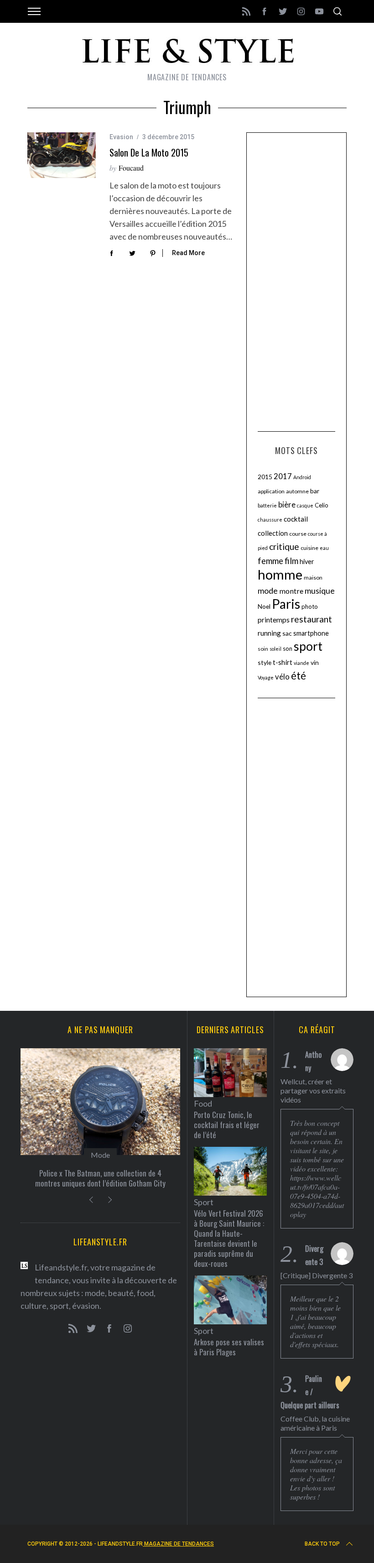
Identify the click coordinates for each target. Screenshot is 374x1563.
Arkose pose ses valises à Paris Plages (229, 1347)
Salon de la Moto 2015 (148, 152)
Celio (321, 505)
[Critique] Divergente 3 (316, 1275)
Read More (188, 252)
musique (320, 590)
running (269, 633)
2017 (283, 476)
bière (287, 504)
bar (314, 491)
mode (268, 590)
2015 (265, 477)
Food (203, 1103)
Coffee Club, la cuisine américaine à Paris (315, 1423)
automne (297, 491)
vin (315, 662)
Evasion (121, 137)
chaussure (270, 520)
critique (284, 546)
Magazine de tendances (178, 1544)
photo (309, 606)
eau (324, 548)
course (297, 533)
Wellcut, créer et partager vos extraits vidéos (313, 1090)
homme (280, 574)
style (264, 662)
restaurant (311, 619)
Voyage (266, 677)
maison (313, 577)
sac (287, 633)
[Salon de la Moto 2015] (61, 155)
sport (308, 646)
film (291, 561)
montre (291, 590)
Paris (286, 604)
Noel (264, 606)
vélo (282, 676)
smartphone (311, 633)
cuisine (309, 547)
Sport (203, 1202)
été (298, 675)
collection (273, 533)
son (287, 648)
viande (301, 663)
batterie (267, 505)
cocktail (296, 519)
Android (302, 477)
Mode (100, 1154)
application (271, 491)
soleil (275, 649)
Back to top (322, 1544)
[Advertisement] (296, 281)
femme (270, 561)
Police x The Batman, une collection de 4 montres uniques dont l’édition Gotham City (100, 1178)
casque (305, 505)
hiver (307, 561)
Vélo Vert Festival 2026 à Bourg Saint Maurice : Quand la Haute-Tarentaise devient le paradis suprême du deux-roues (229, 1238)
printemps (274, 620)
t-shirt (282, 662)
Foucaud (131, 168)
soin (263, 649)
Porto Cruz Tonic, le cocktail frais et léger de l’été (227, 1124)
